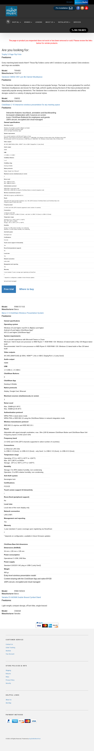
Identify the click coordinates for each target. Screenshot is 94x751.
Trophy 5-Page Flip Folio (11, 54)
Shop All (16, 22)
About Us (50, 22)
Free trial (9, 289)
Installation (63, 22)
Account (69, 2)
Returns (8, 673)
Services (77, 22)
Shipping (8, 670)
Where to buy (26, 289)
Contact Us (9, 644)
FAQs (7, 677)
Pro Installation (62, 8)
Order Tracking (10, 647)
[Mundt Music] (18, 11)
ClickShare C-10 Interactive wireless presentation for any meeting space (31, 105)
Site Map (8, 703)
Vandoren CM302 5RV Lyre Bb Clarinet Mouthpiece (22, 77)
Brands (27, 22)
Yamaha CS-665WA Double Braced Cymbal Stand (21, 597)
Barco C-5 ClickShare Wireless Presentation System (23, 313)
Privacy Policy (10, 680)
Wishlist (8, 651)
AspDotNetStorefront (34, 738)
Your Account (10, 654)
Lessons (38, 22)
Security (8, 683)
